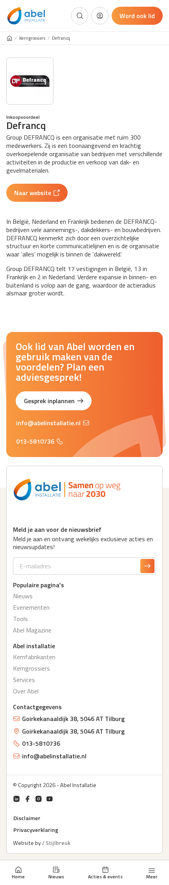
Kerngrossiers (32, 38)
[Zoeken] (79, 15)
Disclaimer (26, 818)
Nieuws (56, 876)
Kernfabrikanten (34, 657)
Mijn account (99, 15)
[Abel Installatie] (26, 16)
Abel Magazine (32, 630)
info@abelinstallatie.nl (48, 423)
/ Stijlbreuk (56, 843)
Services (24, 679)
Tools (20, 618)
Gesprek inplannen (49, 401)
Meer (151, 876)
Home (18, 876)
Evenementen (31, 607)
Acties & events (105, 876)
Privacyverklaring (35, 830)
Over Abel (26, 691)
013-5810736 (35, 441)
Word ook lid (137, 15)
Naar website (32, 192)
